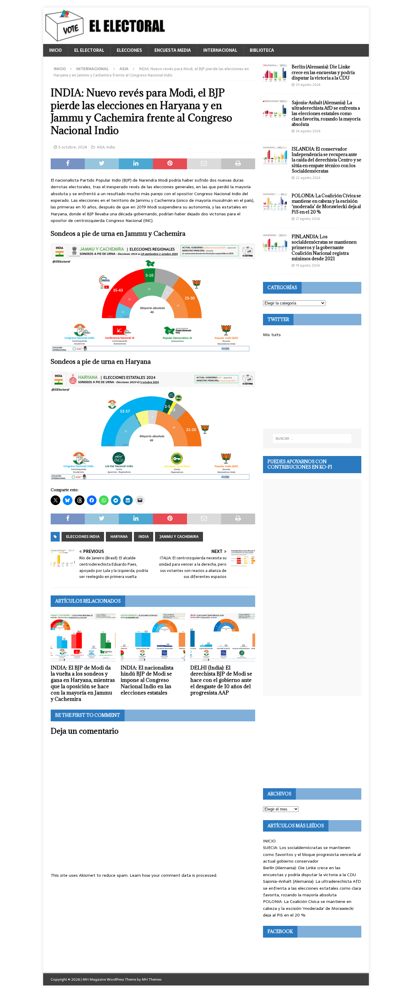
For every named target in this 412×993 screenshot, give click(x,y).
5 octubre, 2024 (73, 147)
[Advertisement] (312, 383)
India (110, 147)
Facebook (280, 931)
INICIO (55, 50)
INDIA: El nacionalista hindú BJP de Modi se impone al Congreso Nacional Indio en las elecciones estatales (147, 680)
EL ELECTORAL (89, 50)
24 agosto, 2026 (308, 131)
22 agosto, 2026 (308, 177)
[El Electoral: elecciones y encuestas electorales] (106, 40)
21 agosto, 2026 (308, 218)
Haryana (119, 537)
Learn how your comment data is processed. (173, 875)
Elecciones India (83, 537)
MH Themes (151, 979)
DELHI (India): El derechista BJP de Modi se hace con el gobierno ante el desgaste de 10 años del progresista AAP (221, 680)
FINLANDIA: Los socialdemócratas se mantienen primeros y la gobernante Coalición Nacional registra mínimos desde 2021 (324, 247)
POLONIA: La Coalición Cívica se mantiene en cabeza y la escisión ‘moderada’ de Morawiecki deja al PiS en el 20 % (326, 204)
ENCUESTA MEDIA (172, 50)
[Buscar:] (312, 438)
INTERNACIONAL (220, 50)
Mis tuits (272, 334)
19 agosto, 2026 (308, 265)
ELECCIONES (129, 50)
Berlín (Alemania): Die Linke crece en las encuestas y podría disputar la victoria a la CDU (323, 72)
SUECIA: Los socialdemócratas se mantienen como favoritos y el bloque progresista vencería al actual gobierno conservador (312, 854)
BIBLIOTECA (262, 50)
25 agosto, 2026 (308, 84)
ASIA (101, 147)
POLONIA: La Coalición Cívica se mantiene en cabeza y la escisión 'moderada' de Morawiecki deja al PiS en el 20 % (308, 908)
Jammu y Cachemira (179, 537)
